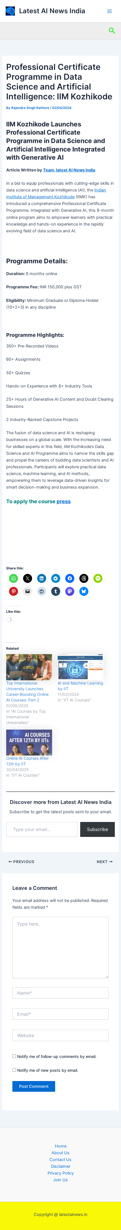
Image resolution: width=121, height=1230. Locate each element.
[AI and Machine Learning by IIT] (81, 667)
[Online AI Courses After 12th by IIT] (29, 743)
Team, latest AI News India (69, 170)
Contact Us (60, 1159)
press (64, 501)
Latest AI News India (52, 11)
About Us (60, 1152)
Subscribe (97, 829)
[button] (112, 31)
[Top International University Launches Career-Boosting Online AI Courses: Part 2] (29, 667)
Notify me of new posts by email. (47, 1070)
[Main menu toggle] (109, 11)
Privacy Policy (61, 1173)
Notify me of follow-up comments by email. (57, 1056)
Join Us (60, 1179)
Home (60, 1146)
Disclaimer (60, 1166)
